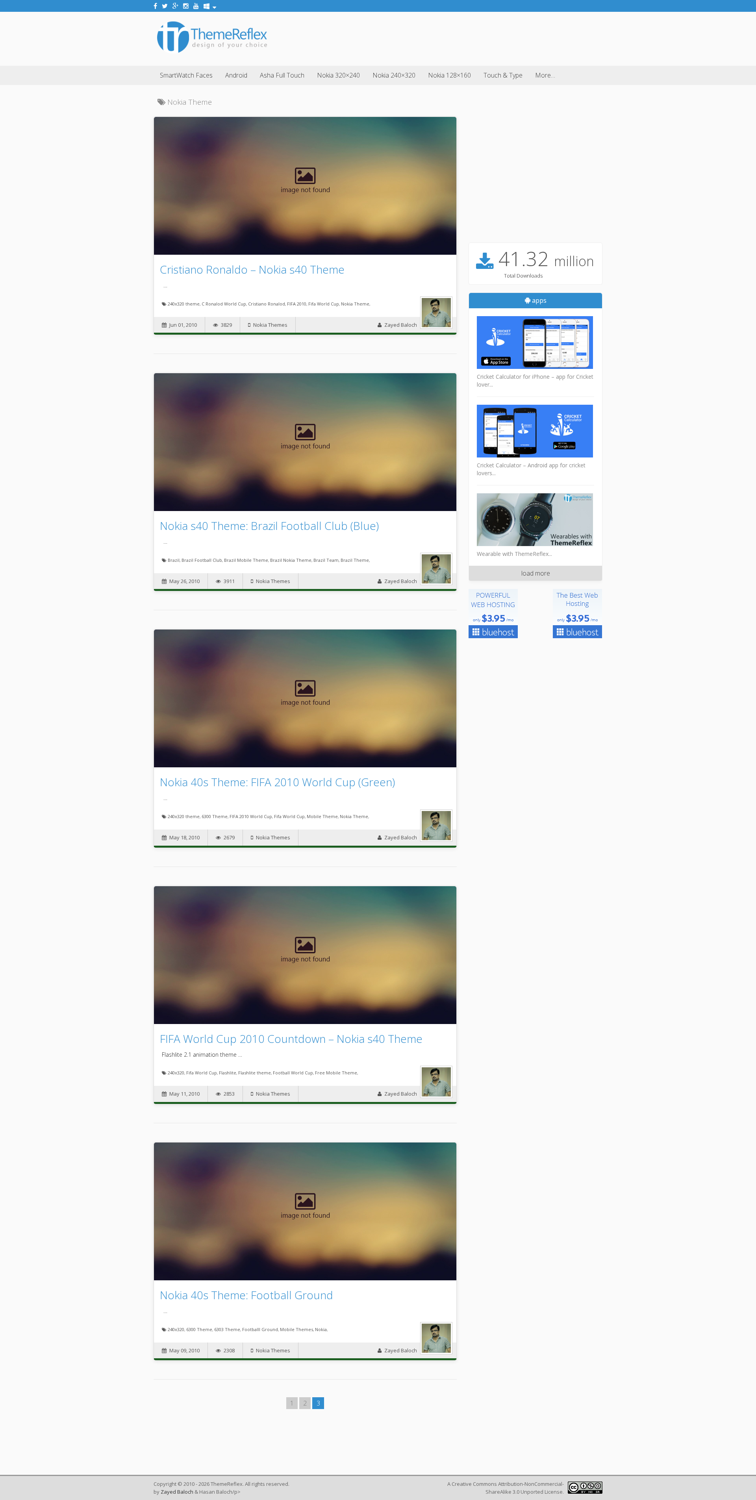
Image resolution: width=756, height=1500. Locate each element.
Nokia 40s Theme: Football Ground (246, 1294)
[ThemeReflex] (212, 52)
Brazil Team (326, 560)
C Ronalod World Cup (224, 304)
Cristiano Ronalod (266, 304)
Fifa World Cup (323, 304)
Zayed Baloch (400, 324)
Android (236, 75)
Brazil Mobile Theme (246, 560)
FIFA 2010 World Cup (251, 816)
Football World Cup (293, 1073)
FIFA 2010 (296, 304)
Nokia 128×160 (449, 75)
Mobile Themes (296, 1329)
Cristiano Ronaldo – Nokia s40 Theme (252, 269)
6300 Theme (215, 816)
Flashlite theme (254, 1073)
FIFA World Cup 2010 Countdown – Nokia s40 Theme (291, 1038)
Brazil (174, 560)
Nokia (321, 1329)
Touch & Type (503, 75)
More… (545, 75)
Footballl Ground (260, 1329)
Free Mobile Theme (336, 1073)
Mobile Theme (322, 816)
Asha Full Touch (282, 75)
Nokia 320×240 (338, 75)
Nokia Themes (270, 324)
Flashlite (227, 1073)
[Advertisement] (459, 37)
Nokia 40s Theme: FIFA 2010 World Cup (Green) (277, 781)
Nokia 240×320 (393, 75)
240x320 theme (184, 304)
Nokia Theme (355, 304)
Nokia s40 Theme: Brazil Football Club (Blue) (269, 525)
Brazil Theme (355, 560)
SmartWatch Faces (186, 75)
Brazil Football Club (202, 560)
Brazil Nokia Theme (290, 560)
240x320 (176, 1073)
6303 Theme (227, 1329)
